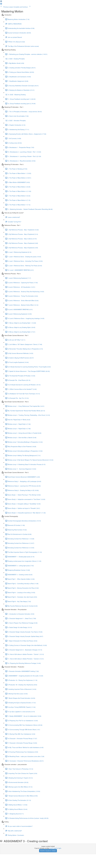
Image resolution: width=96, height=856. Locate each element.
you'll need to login (55, 848)
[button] (1, 2)
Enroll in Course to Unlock (48, 851)
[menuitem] (1, 4)
